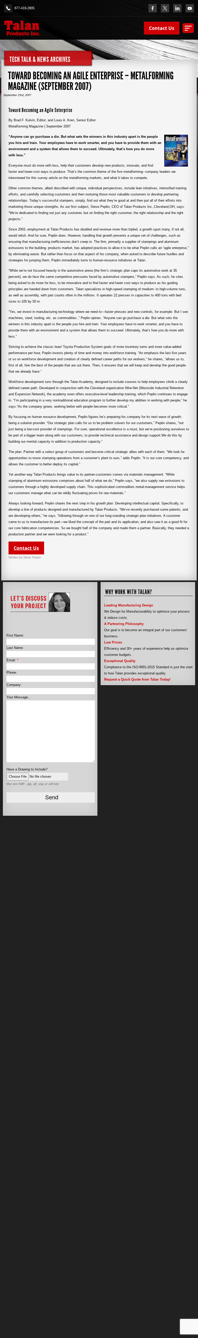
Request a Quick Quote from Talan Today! (137, 679)
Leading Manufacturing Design (128, 605)
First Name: (15, 635)
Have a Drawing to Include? (26, 769)
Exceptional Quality (119, 661)
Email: (12, 660)
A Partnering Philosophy (124, 624)
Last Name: (15, 648)
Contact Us (161, 28)
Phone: (11, 672)
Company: (14, 685)
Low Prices (113, 642)
